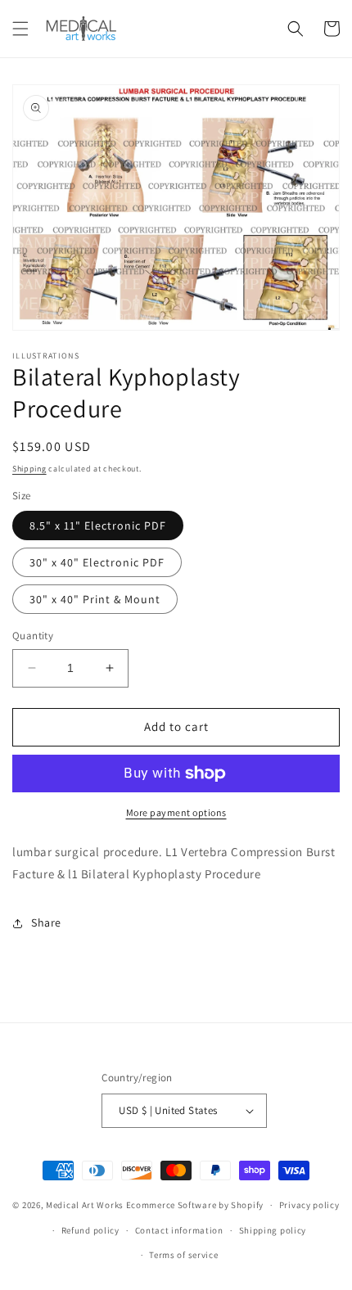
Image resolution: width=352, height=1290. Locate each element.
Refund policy (90, 1230)
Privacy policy (309, 1205)
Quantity (32, 636)
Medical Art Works (85, 1205)
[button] (20, 29)
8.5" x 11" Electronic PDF (97, 525)
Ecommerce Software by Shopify (195, 1205)
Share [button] (46, 922)
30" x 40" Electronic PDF (97, 562)
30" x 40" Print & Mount (94, 599)
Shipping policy (273, 1230)
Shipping (29, 468)
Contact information (179, 1230)
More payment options (176, 812)
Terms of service (183, 1255)
